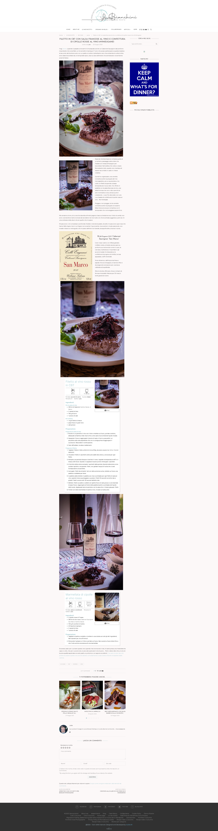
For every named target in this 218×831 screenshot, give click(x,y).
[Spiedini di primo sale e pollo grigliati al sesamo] (69, 695)
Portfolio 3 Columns (145, 817)
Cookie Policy (136, 813)
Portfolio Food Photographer (75, 820)
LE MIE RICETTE (87, 29)
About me (76, 29)
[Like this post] (95, 671)
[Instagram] (141, 29)
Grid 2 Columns (75, 815)
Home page (101, 815)
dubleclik (129, 825)
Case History (113, 813)
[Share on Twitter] (99, 671)
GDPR (135, 29)
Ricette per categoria (119, 822)
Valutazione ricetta (66, 745)
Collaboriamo (116, 29)
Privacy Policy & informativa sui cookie (101, 820)
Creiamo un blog (101, 29)
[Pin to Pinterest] (100, 671)
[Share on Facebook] (97, 671)
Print (107, 410)
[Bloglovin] (148, 29)
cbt (69, 664)
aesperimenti (95, 813)
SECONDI (80, 35)
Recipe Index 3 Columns (144, 820)
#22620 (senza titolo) (71, 813)
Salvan (65, 49)
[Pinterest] (143, 29)
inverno (75, 664)
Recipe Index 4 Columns (100, 822)
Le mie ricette (112, 815)
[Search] (151, 29)
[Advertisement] (144, 126)
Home (68, 29)
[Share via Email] (102, 671)
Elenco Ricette (149, 813)
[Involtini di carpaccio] (92, 695)
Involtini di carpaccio (92, 711)
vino (81, 664)
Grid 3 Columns (89, 815)
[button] (61, 699)
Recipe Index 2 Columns (125, 820)
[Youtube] (146, 29)
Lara (89, 44)
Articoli (127, 29)
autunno (62, 664)
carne (88, 35)
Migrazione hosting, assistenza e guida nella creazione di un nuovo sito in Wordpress (94, 817)
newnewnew (130, 817)
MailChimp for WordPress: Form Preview (134, 815)
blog (104, 813)
